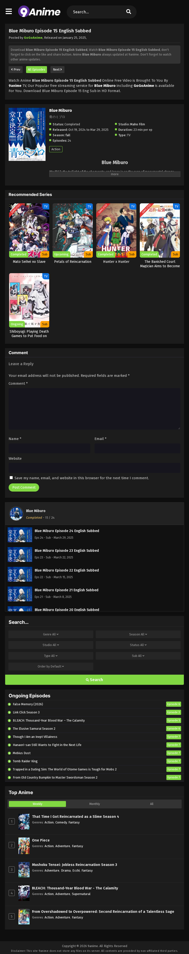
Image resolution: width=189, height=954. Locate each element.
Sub (137, 656)
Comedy (61, 822)
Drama (66, 870)
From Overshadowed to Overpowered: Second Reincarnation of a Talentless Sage (103, 911)
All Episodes (36, 69)
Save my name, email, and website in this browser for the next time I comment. (82, 478)
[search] (129, 12)
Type (49, 656)
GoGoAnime (33, 37)
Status (137, 645)
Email (100, 439)
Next (56, 69)
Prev (16, 69)
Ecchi (76, 870)
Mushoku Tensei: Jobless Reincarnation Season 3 (74, 864)
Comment (18, 383)
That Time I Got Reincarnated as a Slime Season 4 (75, 816)
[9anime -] (39, 16)
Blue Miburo (36, 511)
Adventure (62, 846)
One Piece (41, 840)
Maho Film (137, 124)
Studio (49, 645)
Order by (49, 666)
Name (15, 439)
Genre (49, 634)
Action (55, 149)
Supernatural (81, 894)
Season (136, 634)
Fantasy (73, 822)
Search (96, 679)
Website (15, 458)
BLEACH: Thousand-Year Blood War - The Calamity (75, 888)
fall (67, 135)
